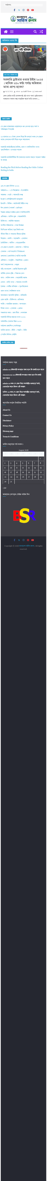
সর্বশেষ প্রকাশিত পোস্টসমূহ (11, 326)
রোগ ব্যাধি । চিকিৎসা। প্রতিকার (12, 300)
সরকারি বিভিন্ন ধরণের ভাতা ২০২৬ (13, 317)
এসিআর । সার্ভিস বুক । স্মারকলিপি (13, 217)
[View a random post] (41, 32)
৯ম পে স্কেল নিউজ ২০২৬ (10, 186)
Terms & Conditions (11, 437)
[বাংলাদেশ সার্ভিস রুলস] (6, 32)
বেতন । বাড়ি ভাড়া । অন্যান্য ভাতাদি (14, 282)
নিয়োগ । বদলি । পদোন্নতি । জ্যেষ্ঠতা (14, 238)
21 (35, 472)
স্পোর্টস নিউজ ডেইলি (8, 335)
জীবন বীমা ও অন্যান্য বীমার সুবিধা (13, 234)
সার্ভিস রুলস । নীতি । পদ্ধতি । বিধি (14, 330)
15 (41, 468)
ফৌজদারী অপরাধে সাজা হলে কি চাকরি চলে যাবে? (27, 369)
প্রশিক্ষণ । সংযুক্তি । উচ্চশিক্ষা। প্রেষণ (14, 260)
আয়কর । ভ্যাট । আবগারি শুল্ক (12, 195)
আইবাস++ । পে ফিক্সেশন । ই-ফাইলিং (14, 190)
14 (35, 468)
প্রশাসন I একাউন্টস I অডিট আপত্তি (13, 256)
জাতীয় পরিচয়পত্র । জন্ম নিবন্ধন (12, 225)
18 (17, 472)
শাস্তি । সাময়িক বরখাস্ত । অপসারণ (13, 304)
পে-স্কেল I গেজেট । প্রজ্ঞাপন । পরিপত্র (15, 247)
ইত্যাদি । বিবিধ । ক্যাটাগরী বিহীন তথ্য (14, 203)
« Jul (4, 488)
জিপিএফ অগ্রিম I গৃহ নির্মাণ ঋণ (12, 230)
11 (16, 468)
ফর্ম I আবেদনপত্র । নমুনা (10, 265)
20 (29, 472)
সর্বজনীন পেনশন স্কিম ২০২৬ (11, 321)
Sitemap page (8, 431)
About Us (6, 410)
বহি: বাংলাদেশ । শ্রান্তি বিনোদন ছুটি (14, 269)
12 (23, 468)
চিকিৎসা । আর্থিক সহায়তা (10, 221)
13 (29, 468)
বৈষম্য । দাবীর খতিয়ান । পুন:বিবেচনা (14, 286)
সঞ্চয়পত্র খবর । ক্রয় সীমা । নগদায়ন (14, 313)
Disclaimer (7, 421)
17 (11, 472)
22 (41, 472)
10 (11, 468)
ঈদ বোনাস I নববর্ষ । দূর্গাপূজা (11, 208)
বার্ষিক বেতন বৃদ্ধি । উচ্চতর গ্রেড (12, 273)
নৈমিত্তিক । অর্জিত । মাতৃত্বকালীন (13, 243)
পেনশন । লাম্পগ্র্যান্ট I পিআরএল (13, 251)
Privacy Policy (8, 426)
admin (18, 91)
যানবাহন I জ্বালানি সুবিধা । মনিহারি (13, 295)
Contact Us (7, 415)
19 (23, 472)
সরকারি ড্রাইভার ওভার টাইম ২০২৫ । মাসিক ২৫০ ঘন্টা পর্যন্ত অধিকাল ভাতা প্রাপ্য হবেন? (23, 83)
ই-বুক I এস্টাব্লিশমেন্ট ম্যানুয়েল (12, 199)
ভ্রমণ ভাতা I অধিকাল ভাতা (10, 74)
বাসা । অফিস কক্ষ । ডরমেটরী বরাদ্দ (14, 278)
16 (5, 472)
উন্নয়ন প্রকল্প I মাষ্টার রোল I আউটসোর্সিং (15, 212)
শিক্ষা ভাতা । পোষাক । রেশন (11, 308)
